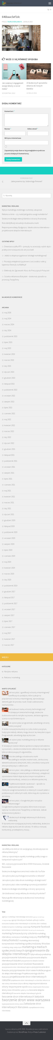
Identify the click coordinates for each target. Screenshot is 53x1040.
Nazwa (8, 129)
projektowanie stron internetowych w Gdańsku (26, 980)
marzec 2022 (9, 431)
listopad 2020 (9, 526)
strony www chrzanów (11, 990)
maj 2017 (7, 633)
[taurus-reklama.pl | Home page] (15, 3)
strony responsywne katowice (35, 983)
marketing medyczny (28, 937)
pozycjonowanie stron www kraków (26, 970)
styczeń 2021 (9, 514)
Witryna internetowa (13, 138)
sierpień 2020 (9, 544)
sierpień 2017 (9, 615)
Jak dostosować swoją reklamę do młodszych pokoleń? (24, 893)
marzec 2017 (9, 645)
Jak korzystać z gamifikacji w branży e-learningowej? (29, 692)
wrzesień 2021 (9, 467)
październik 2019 (10, 585)
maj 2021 (7, 490)
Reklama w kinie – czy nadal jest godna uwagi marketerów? (25, 214)
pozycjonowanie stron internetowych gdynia (16, 967)
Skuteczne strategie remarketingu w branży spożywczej (23, 889)
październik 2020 (10, 532)
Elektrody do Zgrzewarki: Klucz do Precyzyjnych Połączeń (26, 270)
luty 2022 (7, 437)
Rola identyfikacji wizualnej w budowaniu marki (20, 223)
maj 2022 (7, 419)
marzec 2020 (9, 574)
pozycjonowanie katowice (14, 957)
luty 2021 (7, 508)
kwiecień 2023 (9, 354)
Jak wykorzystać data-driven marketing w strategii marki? (24, 880)
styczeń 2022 (9, 443)
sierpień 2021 (9, 473)
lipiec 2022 (8, 407)
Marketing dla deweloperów (36, 930)
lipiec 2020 (8, 550)
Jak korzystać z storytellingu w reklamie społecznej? (28, 770)
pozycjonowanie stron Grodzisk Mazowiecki (22, 963)
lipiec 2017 (8, 621)
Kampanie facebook (40, 926)
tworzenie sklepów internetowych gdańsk (27, 993)
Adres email (32, 129)
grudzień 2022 (9, 378)
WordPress (23, 1032)
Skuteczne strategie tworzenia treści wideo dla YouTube (23, 871)
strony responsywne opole (15, 986)
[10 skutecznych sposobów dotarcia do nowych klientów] (38, 71)
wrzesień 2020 (9, 538)
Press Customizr (39, 1032)
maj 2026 (7, 312)
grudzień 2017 (9, 591)
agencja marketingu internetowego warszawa (17, 917)
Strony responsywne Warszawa (38, 987)
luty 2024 (7, 330)
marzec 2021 (9, 502)
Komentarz (10, 111)
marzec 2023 (9, 360)
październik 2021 (10, 461)
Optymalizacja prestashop (40, 954)
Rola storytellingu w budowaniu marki (23, 756)
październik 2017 (10, 603)
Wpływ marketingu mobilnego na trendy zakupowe (22, 210)
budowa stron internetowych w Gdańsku (23, 923)
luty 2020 (7, 579)
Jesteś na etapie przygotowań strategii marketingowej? (25, 255)
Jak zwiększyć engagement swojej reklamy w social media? (12, 86)
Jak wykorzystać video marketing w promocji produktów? (24, 884)
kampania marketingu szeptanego (19, 927)
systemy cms (24, 990)
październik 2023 (10, 336)
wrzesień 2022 (9, 395)
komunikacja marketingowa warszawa (15, 930)
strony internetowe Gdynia (14, 983)
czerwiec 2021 (9, 484)
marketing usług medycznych (12, 947)
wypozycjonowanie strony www (12, 1004)
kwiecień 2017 (9, 639)
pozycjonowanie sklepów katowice (32, 961)
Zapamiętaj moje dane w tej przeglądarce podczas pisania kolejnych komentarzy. (25, 152)
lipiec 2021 (8, 479)
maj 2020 (7, 562)
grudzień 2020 (9, 520)
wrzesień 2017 (9, 609)
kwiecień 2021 (9, 496)
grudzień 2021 (9, 449)
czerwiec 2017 (9, 627)
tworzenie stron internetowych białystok (23, 996)
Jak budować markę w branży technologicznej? (27, 709)
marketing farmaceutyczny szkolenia (19, 933)
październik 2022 (10, 390)
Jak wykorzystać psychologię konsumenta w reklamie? (23, 876)
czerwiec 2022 (9, 413)
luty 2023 (7, 366)
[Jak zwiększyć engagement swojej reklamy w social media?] (14, 71)
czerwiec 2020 (9, 556)
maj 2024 (7, 318)
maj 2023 (7, 348)
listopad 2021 (9, 455)
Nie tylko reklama (11, 671)
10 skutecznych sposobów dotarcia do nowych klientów (36, 86)
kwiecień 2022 (9, 425)
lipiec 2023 (8, 342)
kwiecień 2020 (9, 568)
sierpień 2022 (9, 401)
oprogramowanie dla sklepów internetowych (25, 952)
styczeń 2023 (9, 372)
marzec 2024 (9, 324)
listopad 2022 (9, 384)
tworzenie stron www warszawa (26, 999)
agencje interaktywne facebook (21, 920)
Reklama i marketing (12, 677)
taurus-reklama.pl (14, 22)
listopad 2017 (9, 597)
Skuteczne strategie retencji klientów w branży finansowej (24, 218)
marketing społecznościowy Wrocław (32, 943)
